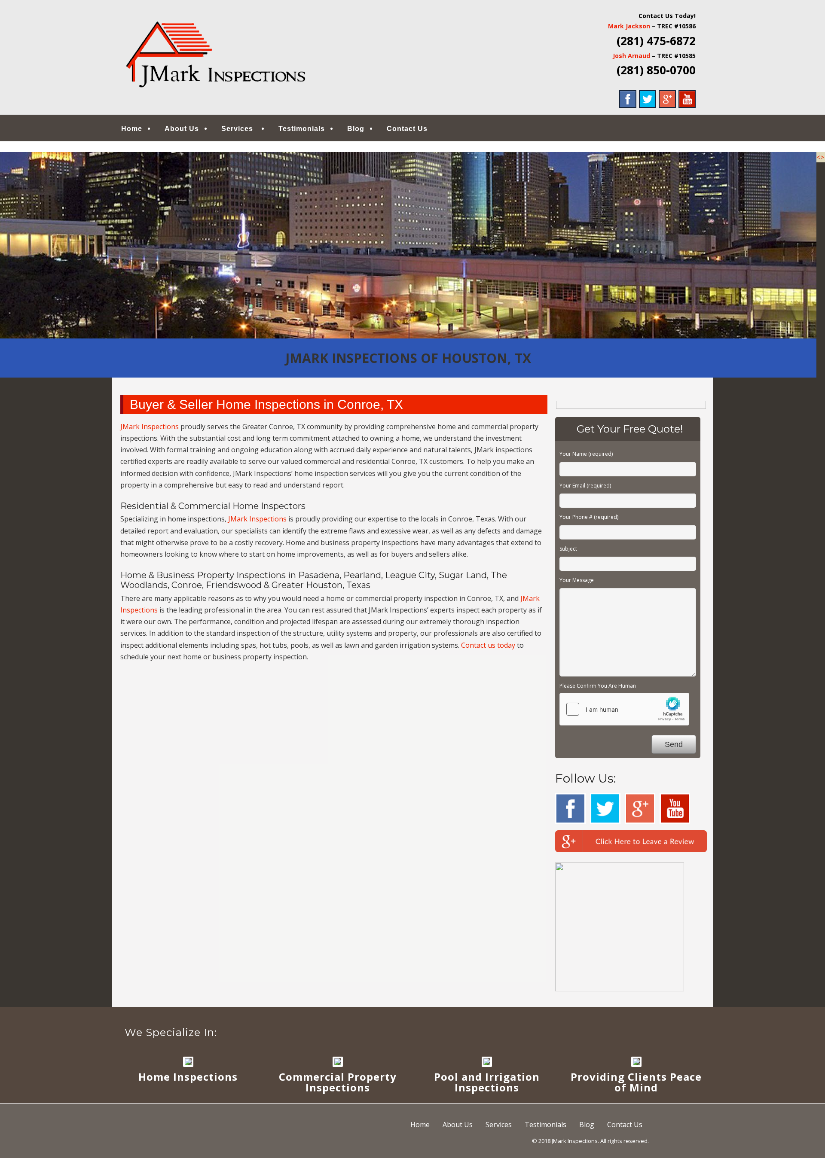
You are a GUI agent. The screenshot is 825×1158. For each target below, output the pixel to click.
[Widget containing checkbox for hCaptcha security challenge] (624, 709)
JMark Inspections (149, 426)
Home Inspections (188, 1077)
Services (237, 128)
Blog (355, 128)
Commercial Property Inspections (338, 1082)
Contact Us (407, 128)
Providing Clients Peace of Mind (636, 1082)
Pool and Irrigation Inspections (487, 1082)
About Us (182, 128)
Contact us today (488, 645)
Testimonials (301, 128)
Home (131, 128)
